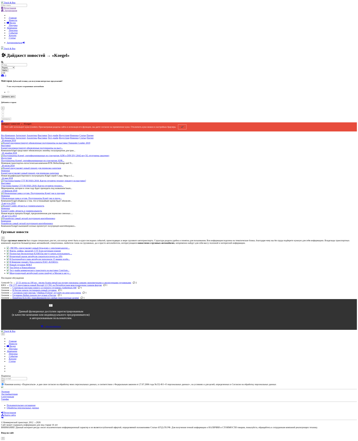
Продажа (12, 25)
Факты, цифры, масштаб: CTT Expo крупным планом (35, 251)
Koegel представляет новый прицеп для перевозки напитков (30, 173)
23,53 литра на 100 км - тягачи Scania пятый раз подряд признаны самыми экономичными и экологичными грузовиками (73, 282)
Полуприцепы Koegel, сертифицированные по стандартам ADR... (32, 160)
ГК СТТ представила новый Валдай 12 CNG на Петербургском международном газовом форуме (55, 285)
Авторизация (10, 10)
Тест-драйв (53, 135)
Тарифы (5, 399)
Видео (12, 23)
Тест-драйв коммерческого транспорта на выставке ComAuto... (39, 270)
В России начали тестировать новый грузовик (34, 290)
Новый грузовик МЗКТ (21, 265)
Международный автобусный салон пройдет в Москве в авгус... (40, 273)
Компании (12, 28)
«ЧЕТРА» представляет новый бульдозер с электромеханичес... (40, 248)
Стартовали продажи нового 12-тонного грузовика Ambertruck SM (44, 288)
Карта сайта (10, 415)
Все (3, 135)
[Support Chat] (7, 368)
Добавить (6, 119)
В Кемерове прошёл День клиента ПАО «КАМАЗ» (34, 262)
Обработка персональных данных (23, 408)
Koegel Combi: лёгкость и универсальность (21, 211)
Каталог (12, 35)
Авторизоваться (15, 42)
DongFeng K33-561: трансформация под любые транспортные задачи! (45, 298)
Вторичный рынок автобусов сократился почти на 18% (36, 256)
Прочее (90, 135)
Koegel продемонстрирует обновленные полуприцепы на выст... (32, 148)
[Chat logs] (7, 366)
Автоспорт (21, 135)
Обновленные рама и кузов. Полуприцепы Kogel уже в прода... (31, 198)
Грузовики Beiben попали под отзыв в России (34, 295)
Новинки (74, 135)
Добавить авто (8, 97)
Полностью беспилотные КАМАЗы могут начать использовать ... (41, 253)
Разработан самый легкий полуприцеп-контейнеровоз (27, 223)
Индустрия (64, 135)
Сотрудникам (7, 396)
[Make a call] (7, 371)
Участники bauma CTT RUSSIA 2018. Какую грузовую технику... (32, 186)
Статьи (12, 38)
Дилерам (5, 391)
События (12, 33)
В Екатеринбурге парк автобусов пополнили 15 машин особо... (40, 259)
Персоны (13, 30)
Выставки (42, 135)
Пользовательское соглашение (21, 405)
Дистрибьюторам (9, 394)
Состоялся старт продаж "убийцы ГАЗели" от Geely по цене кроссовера (46, 293)
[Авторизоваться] (2, 121)
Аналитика (32, 135)
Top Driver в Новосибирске (22, 267)
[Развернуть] (3, 238)
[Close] (51, 305)
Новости (12, 20)
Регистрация (9, 8)
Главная (12, 18)
